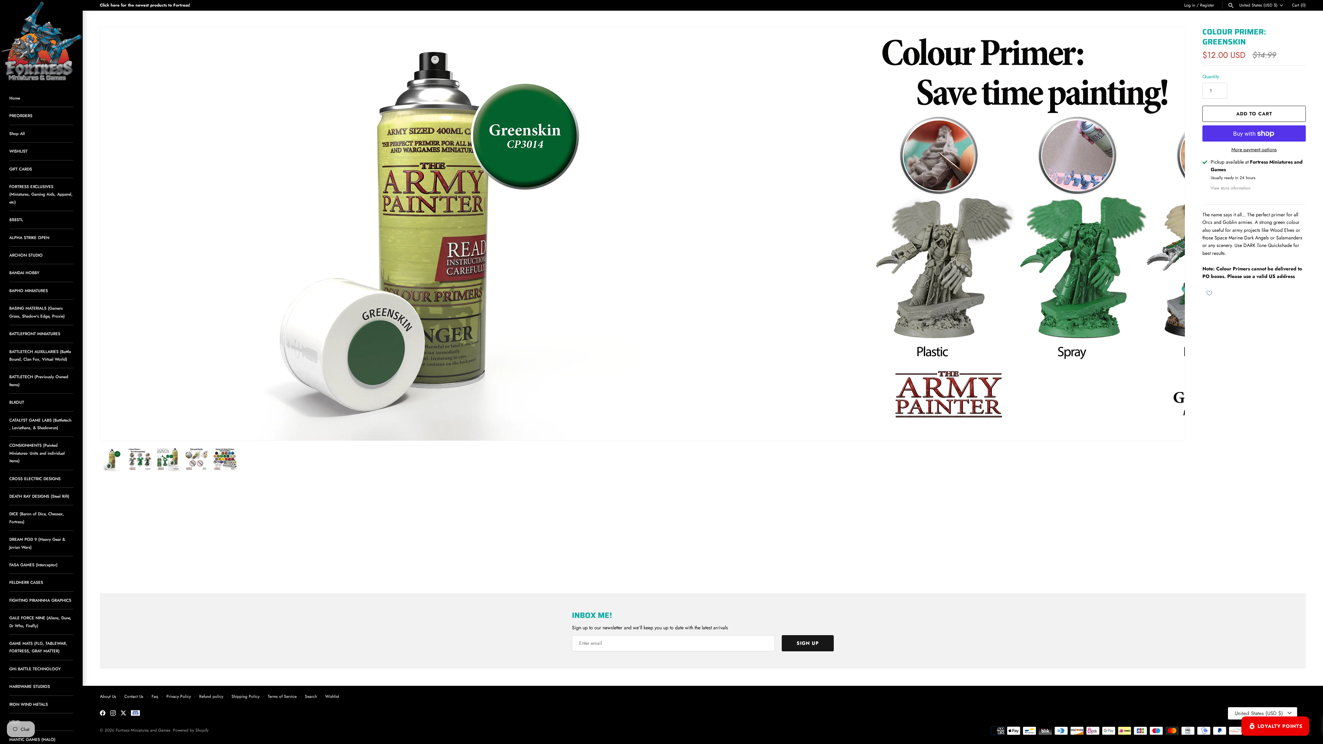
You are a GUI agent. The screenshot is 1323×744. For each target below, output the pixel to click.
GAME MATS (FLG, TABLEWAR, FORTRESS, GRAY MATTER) (38, 647)
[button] (1170, 233)
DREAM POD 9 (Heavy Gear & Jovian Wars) (37, 543)
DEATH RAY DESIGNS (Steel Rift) (39, 496)
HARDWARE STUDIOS (29, 686)
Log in (1189, 5)
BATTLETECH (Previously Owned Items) (38, 380)
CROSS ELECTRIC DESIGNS (35, 479)
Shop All (17, 133)
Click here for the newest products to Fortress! (145, 5)
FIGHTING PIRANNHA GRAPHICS (40, 600)
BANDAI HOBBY (24, 273)
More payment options (1254, 149)
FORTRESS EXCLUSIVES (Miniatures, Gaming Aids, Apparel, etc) (41, 194)
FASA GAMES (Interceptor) (33, 565)
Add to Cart (1254, 113)
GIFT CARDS (20, 169)
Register (1207, 5)
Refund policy (211, 696)
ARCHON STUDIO (26, 255)
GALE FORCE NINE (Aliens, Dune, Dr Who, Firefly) (40, 621)
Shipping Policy (245, 696)
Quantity (1210, 76)
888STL (16, 220)
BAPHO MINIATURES (28, 290)
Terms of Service (282, 696)
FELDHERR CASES (26, 582)
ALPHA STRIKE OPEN (29, 237)
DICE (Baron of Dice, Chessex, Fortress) (36, 517)
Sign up (808, 643)
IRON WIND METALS (28, 704)
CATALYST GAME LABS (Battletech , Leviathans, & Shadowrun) (40, 424)
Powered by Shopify (190, 730)
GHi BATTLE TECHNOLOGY (35, 669)
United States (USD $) (1258, 5)
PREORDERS (20, 115)
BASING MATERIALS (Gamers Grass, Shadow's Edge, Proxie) (37, 312)
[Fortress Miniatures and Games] (41, 41)
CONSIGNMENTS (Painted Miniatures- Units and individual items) (37, 453)
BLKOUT (16, 402)
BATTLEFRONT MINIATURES (34, 334)
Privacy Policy (178, 696)
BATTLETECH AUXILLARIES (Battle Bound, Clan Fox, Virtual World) (40, 355)
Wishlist (332, 696)
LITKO (14, 722)
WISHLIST (18, 151)
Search (311, 696)
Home (14, 98)
